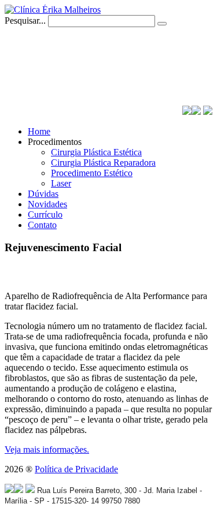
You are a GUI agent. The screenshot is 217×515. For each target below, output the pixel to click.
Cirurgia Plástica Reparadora (103, 162)
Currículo (45, 214)
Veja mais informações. (47, 449)
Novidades (47, 204)
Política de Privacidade (76, 469)
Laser (61, 183)
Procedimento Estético (92, 173)
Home (39, 131)
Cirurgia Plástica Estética (96, 152)
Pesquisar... (25, 20)
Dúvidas (43, 194)
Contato (42, 225)
